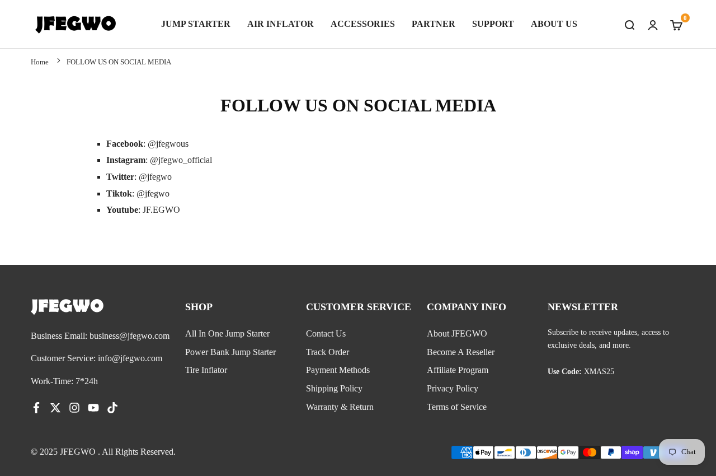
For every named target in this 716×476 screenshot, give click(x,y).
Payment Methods (338, 370)
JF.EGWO (161, 209)
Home (40, 62)
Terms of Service (457, 407)
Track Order (327, 352)
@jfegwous (168, 143)
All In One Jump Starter (227, 333)
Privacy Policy (452, 388)
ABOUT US (554, 24)
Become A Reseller (460, 352)
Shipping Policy (334, 388)
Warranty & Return (340, 407)
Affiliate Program (457, 370)
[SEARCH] (629, 24)
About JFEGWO (457, 333)
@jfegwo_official (181, 160)
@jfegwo (155, 176)
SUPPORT (493, 24)
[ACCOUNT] (653, 24)
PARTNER (433, 24)
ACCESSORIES (363, 24)
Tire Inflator (206, 370)
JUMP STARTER (195, 24)
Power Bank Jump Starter (230, 352)
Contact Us (326, 333)
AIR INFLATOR (280, 24)
